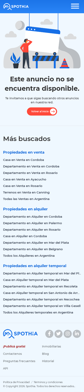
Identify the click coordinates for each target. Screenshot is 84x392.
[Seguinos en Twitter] (58, 334)
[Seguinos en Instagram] (68, 334)
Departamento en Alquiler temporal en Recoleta (40, 286)
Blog (45, 354)
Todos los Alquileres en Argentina (29, 256)
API (5, 368)
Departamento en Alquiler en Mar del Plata (36, 243)
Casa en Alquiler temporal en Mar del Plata (36, 280)
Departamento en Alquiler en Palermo (32, 223)
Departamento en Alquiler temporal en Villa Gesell (42, 306)
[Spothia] (16, 6)
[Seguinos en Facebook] (49, 334)
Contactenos (12, 354)
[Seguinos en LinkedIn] (77, 334)
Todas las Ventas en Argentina (26, 199)
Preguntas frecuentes (19, 361)
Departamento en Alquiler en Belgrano (33, 249)
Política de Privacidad (16, 382)
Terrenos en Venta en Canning (26, 192)
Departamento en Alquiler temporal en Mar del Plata (43, 273)
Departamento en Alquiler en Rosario (32, 229)
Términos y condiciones (48, 382)
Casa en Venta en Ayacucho (24, 179)
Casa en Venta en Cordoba (23, 160)
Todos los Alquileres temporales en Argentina (38, 312)
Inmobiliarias (51, 346)
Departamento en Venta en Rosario (30, 173)
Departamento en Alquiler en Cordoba (32, 216)
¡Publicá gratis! (14, 346)
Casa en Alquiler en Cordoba (25, 236)
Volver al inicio (40, 111)
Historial (48, 361)
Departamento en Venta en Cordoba (31, 166)
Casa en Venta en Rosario (22, 186)
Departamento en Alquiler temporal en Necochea (41, 299)
